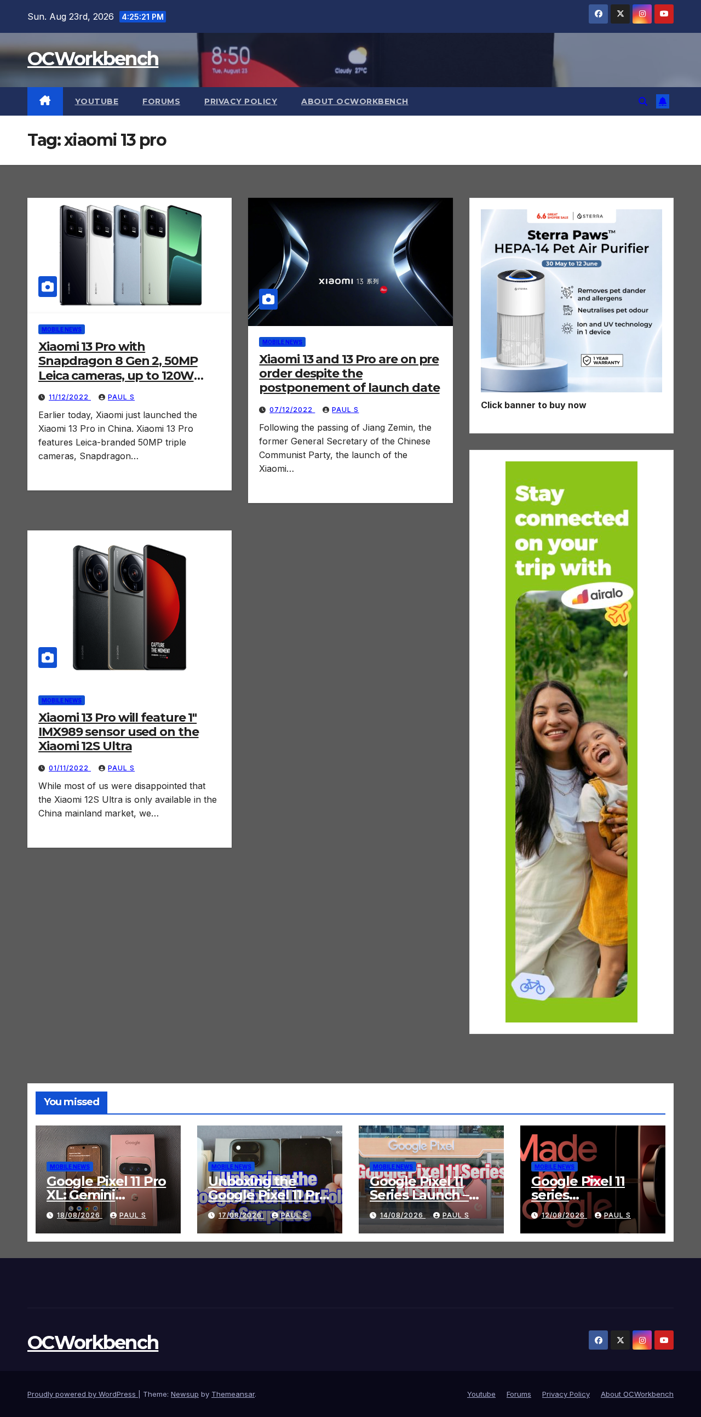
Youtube (97, 101)
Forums (161, 101)
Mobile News (62, 329)
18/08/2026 (79, 1215)
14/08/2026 (403, 1215)
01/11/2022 (70, 768)
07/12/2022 (292, 409)
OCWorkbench (92, 58)
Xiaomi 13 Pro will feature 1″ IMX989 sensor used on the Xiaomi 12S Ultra (118, 732)
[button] (643, 101)
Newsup (185, 1394)
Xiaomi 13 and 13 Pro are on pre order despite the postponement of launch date (349, 374)
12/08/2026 (564, 1215)
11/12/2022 (70, 397)
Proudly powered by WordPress (82, 1394)
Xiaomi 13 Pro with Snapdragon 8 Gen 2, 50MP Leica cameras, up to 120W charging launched (118, 368)
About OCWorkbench (355, 101)
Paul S (121, 397)
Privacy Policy (240, 101)
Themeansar (233, 1394)
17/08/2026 (241, 1215)
